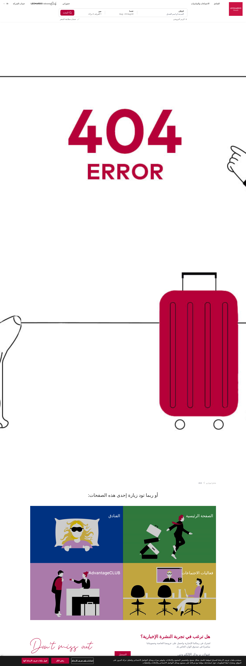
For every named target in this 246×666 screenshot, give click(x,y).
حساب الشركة (19, 3)
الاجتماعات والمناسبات (200, 3)
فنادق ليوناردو (211, 483)
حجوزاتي (66, 3)
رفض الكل (60, 660)
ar (7, 3)
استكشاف (201, 557)
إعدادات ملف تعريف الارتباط (82, 660)
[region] (123, 661)
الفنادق (217, 3)
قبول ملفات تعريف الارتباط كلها (35, 660)
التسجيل (123, 654)
